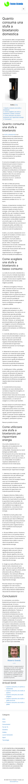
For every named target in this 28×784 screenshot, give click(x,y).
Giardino (5, 729)
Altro (3, 719)
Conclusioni (7, 119)
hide (16, 105)
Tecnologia (5, 740)
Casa (4, 722)
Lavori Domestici (7, 735)
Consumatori (6, 724)
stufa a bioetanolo (9, 134)
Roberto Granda (14, 660)
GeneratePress (14, 781)
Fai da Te (5, 727)
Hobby (4, 732)
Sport (4, 737)
